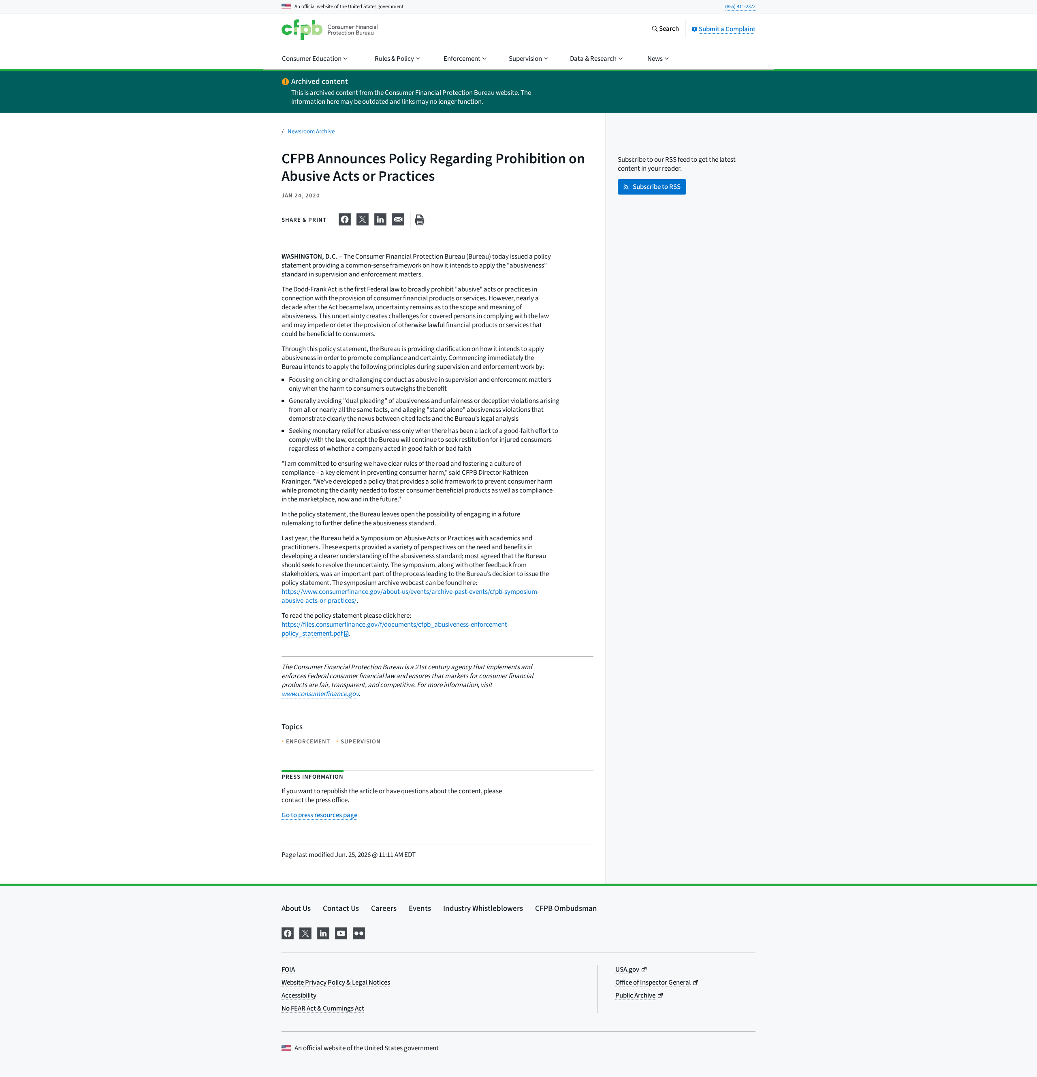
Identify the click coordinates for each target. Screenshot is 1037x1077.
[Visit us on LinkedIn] (323, 932)
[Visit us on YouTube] (341, 932)
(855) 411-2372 (740, 6)
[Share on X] (362, 218)
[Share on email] (398, 218)
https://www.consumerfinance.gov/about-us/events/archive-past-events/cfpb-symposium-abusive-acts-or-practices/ (410, 596)
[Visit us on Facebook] (288, 932)
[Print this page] (419, 220)
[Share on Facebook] (345, 218)
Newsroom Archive (311, 131)
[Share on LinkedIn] (380, 218)
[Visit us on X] (305, 932)
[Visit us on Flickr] (359, 932)
